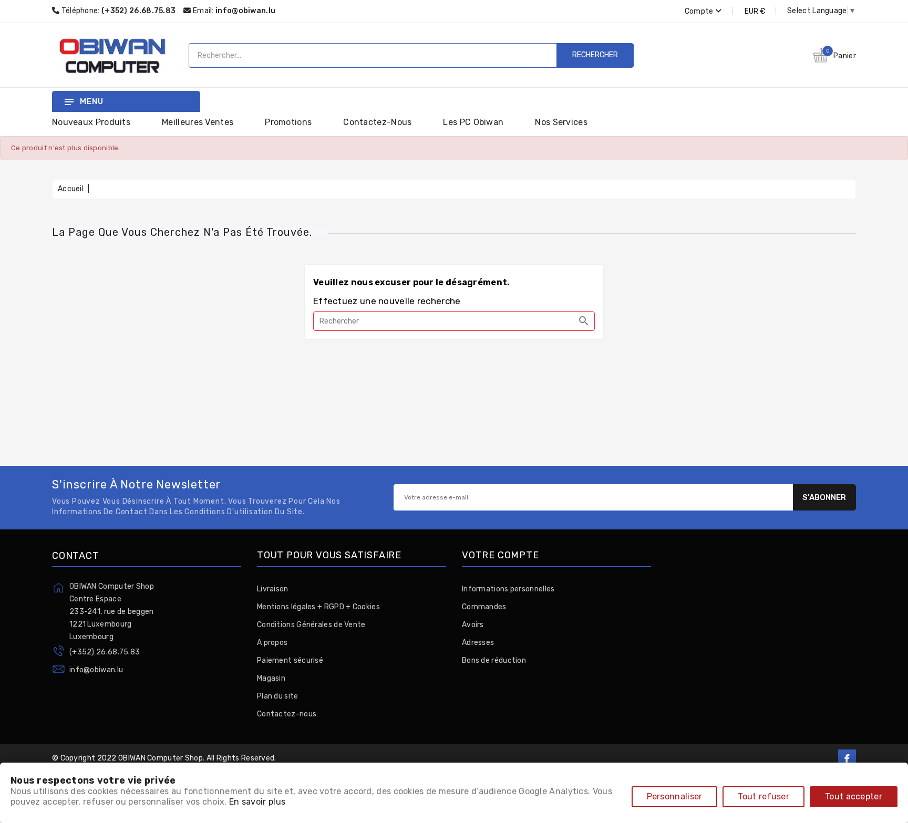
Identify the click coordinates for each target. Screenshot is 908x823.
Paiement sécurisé (290, 660)
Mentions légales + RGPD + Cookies (318, 606)
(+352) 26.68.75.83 (104, 652)
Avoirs (473, 624)
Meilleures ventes (197, 122)
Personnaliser (675, 796)
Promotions (288, 122)
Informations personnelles (508, 589)
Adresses (478, 642)
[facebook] (847, 758)
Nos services (561, 122)
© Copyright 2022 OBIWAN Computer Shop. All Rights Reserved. (164, 758)
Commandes (484, 606)
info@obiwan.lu (245, 10)
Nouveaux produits (91, 122)
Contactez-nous (377, 122)
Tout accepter (853, 796)
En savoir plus (257, 802)
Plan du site (277, 696)
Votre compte (500, 555)
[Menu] (69, 101)
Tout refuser (763, 796)
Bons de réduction (494, 660)
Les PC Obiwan (473, 122)
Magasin (271, 678)
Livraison (272, 589)
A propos (272, 642)
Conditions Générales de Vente (311, 624)
